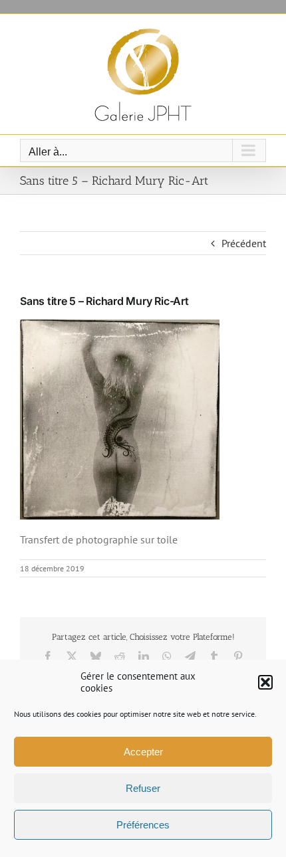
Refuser (143, 788)
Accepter (143, 751)
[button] (265, 682)
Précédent (243, 243)
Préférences (143, 824)
